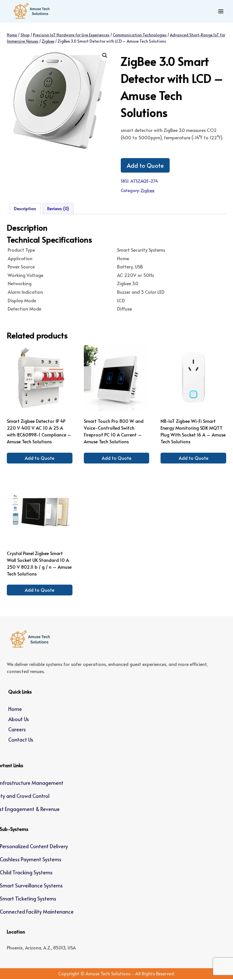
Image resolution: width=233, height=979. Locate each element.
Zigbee (147, 190)
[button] (105, 55)
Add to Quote (145, 165)
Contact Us (20, 739)
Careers (17, 729)
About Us (18, 719)
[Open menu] (220, 11)
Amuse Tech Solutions (108, 973)
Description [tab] (25, 208)
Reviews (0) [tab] (58, 208)
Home (15, 708)
